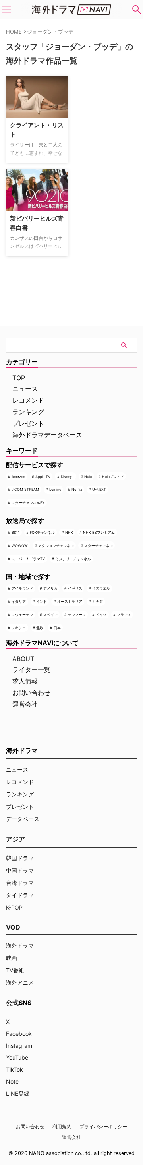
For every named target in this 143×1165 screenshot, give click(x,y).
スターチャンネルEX (28, 502)
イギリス (75, 588)
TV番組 (15, 970)
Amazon (18, 476)
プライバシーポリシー (103, 1126)
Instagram (19, 1045)
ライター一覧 (31, 669)
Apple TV (42, 476)
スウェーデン (22, 614)
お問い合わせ (31, 693)
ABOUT (23, 659)
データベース (22, 819)
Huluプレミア (113, 476)
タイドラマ (20, 895)
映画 (11, 957)
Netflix (77, 489)
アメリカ (50, 588)
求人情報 (25, 681)
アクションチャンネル (56, 545)
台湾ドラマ (20, 882)
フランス (124, 614)
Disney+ (67, 476)
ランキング (28, 412)
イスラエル (101, 588)
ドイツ (101, 614)
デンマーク (77, 614)
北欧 (39, 628)
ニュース (25, 389)
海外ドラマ (20, 945)
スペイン (50, 614)
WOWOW (20, 545)
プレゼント (28, 423)
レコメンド (28, 400)
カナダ (97, 601)
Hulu (88, 476)
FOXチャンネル (42, 532)
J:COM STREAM (25, 489)
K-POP (14, 907)
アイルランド (22, 588)
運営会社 (25, 704)
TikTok (14, 1069)
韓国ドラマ (20, 858)
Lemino (55, 489)
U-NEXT (99, 489)
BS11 (15, 532)
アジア (15, 839)
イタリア (19, 601)
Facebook (19, 1033)
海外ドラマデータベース (47, 435)
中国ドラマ (20, 870)
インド (41, 601)
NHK (69, 532)
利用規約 (62, 1126)
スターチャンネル (98, 545)
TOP (18, 378)
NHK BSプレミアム (99, 532)
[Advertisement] (109, 101)
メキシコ (19, 628)
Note (12, 1081)
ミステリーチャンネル (73, 559)
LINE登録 (17, 1093)
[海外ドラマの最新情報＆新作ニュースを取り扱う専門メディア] (71, 9)
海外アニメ (20, 982)
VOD (13, 927)
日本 (57, 628)
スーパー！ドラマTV (28, 559)
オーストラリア (69, 601)
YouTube (17, 1057)
